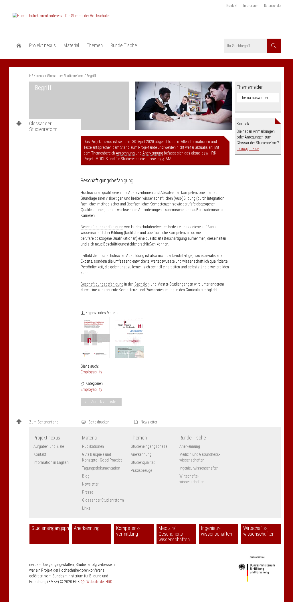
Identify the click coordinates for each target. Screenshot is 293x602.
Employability (91, 372)
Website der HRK (99, 581)
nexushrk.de (248, 148)
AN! (168, 159)
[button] (46, 422)
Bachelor (141, 284)
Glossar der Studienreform (43, 126)
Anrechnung (125, 153)
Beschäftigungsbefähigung (102, 227)
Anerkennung (152, 153)
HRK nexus (36, 76)
